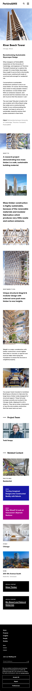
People (5, 638)
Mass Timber (11, 587)
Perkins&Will (12, 3)
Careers (5, 647)
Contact (5, 650)
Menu (28, 4)
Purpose (5, 633)
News (4, 645)
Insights (5, 635)
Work (4, 630)
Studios (5, 641)
